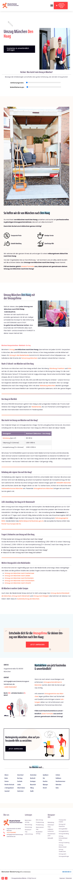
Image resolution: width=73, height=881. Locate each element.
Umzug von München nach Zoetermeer (19, 573)
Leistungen (28, 815)
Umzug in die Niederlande (19, 355)
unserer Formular (27, 266)
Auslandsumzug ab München (28, 599)
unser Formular (47, 714)
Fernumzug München (29, 358)
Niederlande (22, 345)
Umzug (11, 349)
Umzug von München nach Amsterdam (19, 581)
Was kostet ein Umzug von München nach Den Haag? (23, 539)
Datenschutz (69, 878)
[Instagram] (6, 878)
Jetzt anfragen (37, 644)
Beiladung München (47, 385)
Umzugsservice (51, 816)
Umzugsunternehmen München (19, 878)
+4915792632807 (10, 687)
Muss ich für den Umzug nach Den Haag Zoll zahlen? (22, 552)
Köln (69, 368)
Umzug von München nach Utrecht (18, 583)
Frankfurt (60, 368)
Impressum (62, 878)
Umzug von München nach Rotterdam (19, 578)
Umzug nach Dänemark (21, 596)
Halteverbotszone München (12, 488)
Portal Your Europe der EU (11, 524)
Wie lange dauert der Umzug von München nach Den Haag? (25, 550)
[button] (52, 5)
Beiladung (6, 438)
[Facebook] (3, 878)
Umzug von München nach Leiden (17, 576)
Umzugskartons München (43, 488)
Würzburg (53, 368)
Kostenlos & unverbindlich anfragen (18, 49)
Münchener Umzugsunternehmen (10, 345)
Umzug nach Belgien (41, 596)
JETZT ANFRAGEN (15, 749)
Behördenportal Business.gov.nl (31, 521)
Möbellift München (64, 483)
